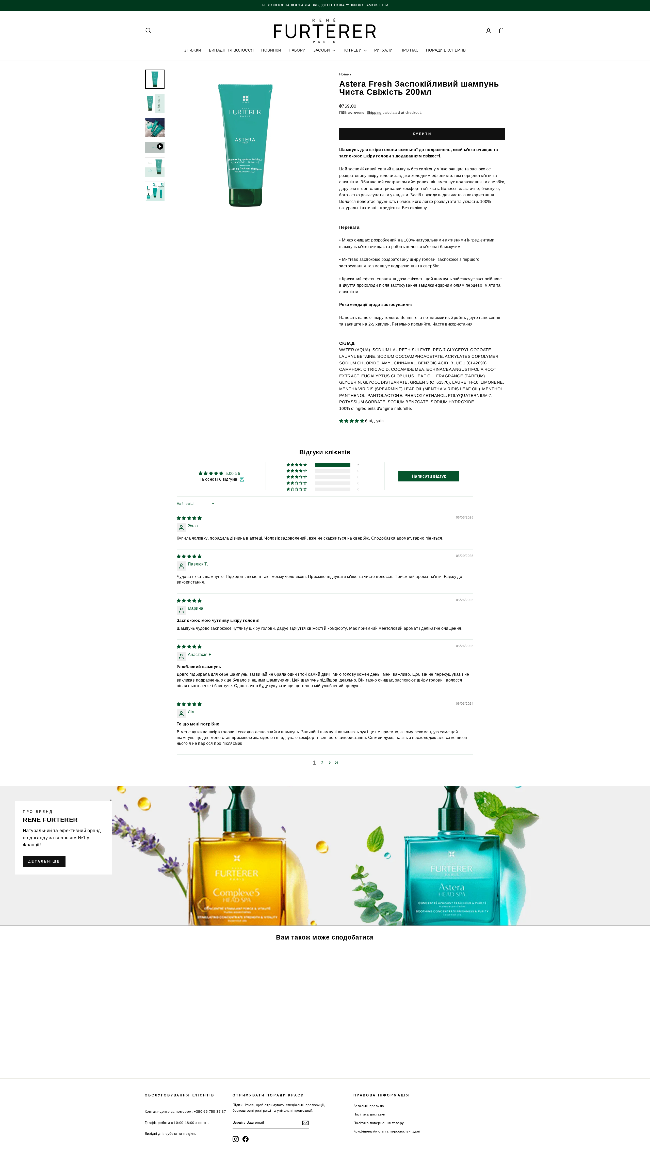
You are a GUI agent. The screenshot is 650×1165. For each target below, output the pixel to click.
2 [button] (322, 763)
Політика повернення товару (378, 1123)
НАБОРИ (297, 50)
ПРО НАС (409, 50)
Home (344, 74)
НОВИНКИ (271, 50)
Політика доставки (369, 1114)
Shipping (374, 113)
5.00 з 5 (232, 473)
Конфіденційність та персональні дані (386, 1131)
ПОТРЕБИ (353, 50)
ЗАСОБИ (322, 50)
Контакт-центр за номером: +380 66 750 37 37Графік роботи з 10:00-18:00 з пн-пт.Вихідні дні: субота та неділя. (185, 1123)
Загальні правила (368, 1106)
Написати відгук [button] (429, 476)
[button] (352, 421)
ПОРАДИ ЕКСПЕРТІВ (446, 50)
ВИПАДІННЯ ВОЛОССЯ (231, 50)
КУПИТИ (187, 1033)
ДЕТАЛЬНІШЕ (44, 861)
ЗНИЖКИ (192, 50)
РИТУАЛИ (383, 50)
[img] (189, 518)
